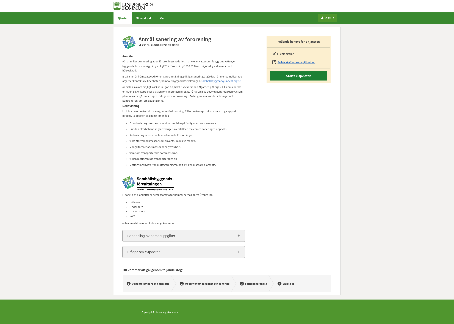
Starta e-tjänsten (298, 76)
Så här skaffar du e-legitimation (296, 62)
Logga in (327, 17)
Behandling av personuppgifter (151, 236)
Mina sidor (142, 18)
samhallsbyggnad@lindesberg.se (221, 81)
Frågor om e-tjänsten (143, 252)
